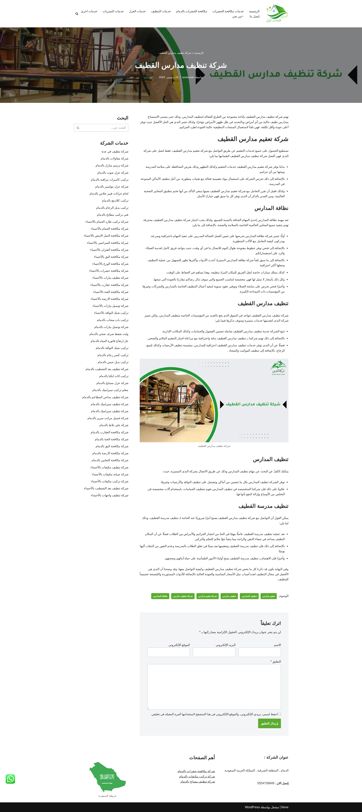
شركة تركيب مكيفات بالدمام (197, 776)
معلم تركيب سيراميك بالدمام (110, 390)
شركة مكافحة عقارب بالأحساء (109, 284)
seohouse (188, 77)
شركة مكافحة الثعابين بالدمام (110, 460)
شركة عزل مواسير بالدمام (111, 186)
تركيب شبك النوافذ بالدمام (112, 347)
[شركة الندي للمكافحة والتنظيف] (277, 13)
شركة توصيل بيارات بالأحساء (110, 305)
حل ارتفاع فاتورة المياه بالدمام (109, 341)
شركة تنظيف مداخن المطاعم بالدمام (105, 397)
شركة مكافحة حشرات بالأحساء (108, 270)
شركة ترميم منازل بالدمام (112, 165)
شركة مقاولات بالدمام (114, 158)
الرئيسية (254, 11)
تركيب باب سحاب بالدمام (112, 320)
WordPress (252, 807)
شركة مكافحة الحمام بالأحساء (109, 228)
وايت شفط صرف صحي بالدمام (108, 334)
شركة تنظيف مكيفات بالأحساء (109, 467)
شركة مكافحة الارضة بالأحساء (109, 298)
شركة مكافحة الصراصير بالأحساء (107, 242)
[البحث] (76, 13)
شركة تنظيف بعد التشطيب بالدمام (107, 369)
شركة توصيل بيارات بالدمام (111, 327)
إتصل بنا (254, 16)
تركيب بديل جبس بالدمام (113, 362)
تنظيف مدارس (229, 596)
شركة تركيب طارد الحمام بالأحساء (106, 221)
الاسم (277, 645)
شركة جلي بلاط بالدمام (113, 425)
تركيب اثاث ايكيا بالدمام (113, 376)
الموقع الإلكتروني (179, 645)
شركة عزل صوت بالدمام (112, 172)
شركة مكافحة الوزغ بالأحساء (110, 263)
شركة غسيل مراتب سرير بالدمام (107, 418)
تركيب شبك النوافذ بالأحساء (111, 312)
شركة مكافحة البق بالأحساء (111, 256)
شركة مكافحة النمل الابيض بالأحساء (106, 235)
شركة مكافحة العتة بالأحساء (110, 291)
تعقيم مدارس (268, 596)
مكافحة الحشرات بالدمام (191, 11)
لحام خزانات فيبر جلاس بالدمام (109, 193)
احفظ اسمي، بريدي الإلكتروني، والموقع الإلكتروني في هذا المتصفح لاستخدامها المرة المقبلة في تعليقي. (214, 714)
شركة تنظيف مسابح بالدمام (197, 781)
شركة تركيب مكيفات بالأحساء (109, 481)
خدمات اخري (89, 11)
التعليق (276, 661)
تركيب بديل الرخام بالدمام (112, 207)
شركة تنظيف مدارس (183, 596)
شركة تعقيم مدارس (207, 596)
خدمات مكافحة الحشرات (228, 11)
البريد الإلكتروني (225, 645)
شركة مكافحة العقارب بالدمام (108, 432)
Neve (284, 807)
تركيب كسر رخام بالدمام (112, 355)
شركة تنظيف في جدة (115, 151)
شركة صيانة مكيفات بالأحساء (110, 474)
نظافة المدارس (160, 596)
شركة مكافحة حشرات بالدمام (196, 771)
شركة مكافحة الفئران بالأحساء (109, 249)
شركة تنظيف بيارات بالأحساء (110, 277)
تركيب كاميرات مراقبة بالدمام (109, 179)
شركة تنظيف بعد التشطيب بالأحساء (106, 488)
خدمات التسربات (113, 11)
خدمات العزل (137, 11)
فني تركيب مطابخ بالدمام (112, 214)
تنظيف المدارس (249, 596)
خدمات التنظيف (161, 11)
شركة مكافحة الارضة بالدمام (109, 453)
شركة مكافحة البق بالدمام (112, 446)
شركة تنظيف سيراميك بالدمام (109, 404)
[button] (242, 16)
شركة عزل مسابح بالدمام (112, 383)
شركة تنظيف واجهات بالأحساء (109, 495)
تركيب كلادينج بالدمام (115, 200)
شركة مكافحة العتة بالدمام (110, 439)
